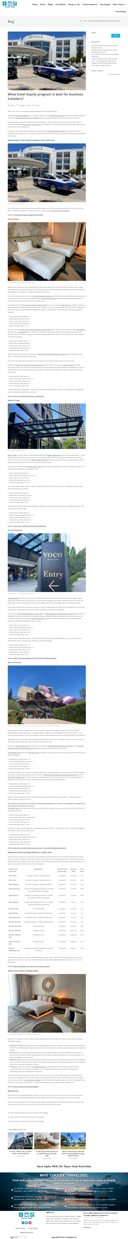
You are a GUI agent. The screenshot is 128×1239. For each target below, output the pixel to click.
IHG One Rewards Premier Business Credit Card (61, 614)
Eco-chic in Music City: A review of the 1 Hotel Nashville (20, 1152)
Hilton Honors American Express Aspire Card (29, 365)
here (46, 1113)
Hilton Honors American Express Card (34, 305)
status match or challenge (33, 1080)
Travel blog (120, 11)
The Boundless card (14, 753)
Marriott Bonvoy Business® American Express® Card (61, 775)
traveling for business (57, 115)
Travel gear (105, 4)
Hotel (42, 4)
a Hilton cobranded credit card (43, 296)
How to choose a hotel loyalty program (26, 1087)
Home (35, 4)
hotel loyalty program (21, 115)
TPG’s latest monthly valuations (60, 211)
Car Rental (60, 4)
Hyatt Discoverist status (34, 466)
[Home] (80, 21)
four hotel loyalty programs (56, 131)
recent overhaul (23, 332)
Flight (50, 4)
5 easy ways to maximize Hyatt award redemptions (29, 526)
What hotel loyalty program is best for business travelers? (104, 21)
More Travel (118, 4)
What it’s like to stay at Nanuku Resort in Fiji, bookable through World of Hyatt (73, 1153)
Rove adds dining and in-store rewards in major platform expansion (101, 1214)
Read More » (88, 1227)
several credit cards (22, 746)
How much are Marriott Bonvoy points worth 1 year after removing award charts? (39, 848)
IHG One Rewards (13, 598)
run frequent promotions (40, 1067)
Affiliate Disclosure (26, 1233)
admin (12, 105)
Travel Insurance (89, 4)
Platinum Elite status (37, 618)
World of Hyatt (12, 455)
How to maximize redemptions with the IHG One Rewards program (34, 658)
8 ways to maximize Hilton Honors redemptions (28, 396)
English (15, 1237)
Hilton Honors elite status (49, 298)
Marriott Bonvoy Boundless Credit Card (60, 746)
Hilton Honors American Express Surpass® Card (36, 329)
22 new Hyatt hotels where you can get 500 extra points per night (47, 1153)
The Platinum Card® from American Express (52, 354)
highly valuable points (54, 455)
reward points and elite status (31, 124)
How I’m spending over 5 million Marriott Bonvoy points (31, 966)
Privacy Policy (33, 1228)
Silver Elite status (33, 753)
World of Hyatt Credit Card (39, 460)
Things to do (74, 4)
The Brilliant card (13, 808)
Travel (37, 105)
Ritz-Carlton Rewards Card (16, 777)
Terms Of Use (20, 1228)
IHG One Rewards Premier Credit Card (29, 614)
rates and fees (65, 305)
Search (94, 32)
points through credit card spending (27, 118)
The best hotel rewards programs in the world (28, 215)
